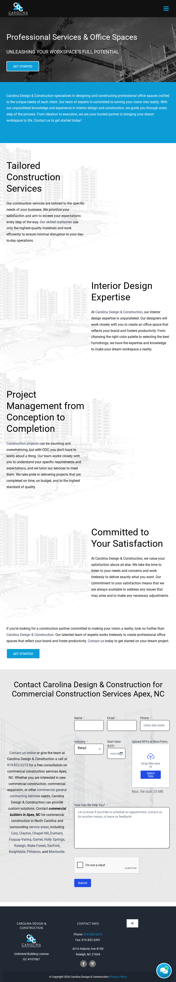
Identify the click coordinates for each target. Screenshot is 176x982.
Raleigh (20, 846)
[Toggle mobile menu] (167, 9)
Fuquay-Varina (20, 839)
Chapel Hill (40, 833)
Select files (151, 774)
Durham (56, 833)
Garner (38, 839)
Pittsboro (34, 852)
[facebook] (83, 963)
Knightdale (17, 852)
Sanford (53, 846)
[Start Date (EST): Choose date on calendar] (121, 753)
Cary (14, 833)
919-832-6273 (17, 765)
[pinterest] (92, 963)
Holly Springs (54, 839)
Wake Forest (36, 846)
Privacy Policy (118, 976)
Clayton (25, 833)
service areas (39, 827)
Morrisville (56, 852)
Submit (82, 883)
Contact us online (22, 753)
